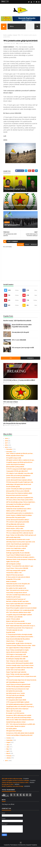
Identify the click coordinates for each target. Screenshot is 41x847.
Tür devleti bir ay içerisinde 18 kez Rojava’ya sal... (19, 628)
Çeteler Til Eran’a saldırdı (13, 619)
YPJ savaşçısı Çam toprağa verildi (23, 347)
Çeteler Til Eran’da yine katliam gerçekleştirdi (18, 488)
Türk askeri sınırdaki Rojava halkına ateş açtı (18, 594)
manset (15, 35)
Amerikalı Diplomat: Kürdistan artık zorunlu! (18, 539)
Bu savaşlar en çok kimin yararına (15, 713)
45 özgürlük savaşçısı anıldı (13, 458)
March (8, 753)
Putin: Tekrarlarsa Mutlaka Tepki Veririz (17, 605)
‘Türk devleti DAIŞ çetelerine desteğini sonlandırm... (20, 557)
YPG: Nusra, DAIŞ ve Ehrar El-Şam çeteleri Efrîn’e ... (20, 499)
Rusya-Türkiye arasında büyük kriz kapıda (17, 650)
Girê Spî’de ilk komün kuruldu (14, 691)
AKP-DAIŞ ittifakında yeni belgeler (15, 682)
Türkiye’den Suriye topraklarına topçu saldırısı (18, 508)
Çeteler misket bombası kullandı (15, 550)
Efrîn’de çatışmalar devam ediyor (15, 455)
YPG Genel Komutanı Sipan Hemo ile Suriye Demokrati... (21, 680)
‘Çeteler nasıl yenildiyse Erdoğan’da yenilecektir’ (19, 735)
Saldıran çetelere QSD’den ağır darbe (16, 511)
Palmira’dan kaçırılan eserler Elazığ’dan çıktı (18, 583)
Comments (30, 358)
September (9, 740)
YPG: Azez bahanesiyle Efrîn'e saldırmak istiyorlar (19, 533)
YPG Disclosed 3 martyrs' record (14, 189)
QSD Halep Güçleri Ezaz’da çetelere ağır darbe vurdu (20, 541)
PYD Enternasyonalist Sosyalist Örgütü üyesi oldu (19, 482)
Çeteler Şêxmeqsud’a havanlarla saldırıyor (17, 519)
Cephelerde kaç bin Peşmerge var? (16, 599)
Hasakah (7, 222)
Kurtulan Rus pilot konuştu (13, 597)
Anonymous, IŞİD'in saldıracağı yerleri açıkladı (18, 715)
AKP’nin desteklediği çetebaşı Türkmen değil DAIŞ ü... (21, 502)
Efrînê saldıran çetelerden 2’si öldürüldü (17, 656)
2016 (6, 445)
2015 (6, 447)
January (8, 758)
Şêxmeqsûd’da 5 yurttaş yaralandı (15, 466)
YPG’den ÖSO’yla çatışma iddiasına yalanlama (18, 686)
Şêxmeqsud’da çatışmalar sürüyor (15, 506)
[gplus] (39, 2)
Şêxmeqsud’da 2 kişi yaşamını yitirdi (15, 517)
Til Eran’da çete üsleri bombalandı (15, 526)
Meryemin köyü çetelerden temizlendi (16, 495)
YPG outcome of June (10, 402)
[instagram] (36, 2)
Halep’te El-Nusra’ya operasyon (14, 575)
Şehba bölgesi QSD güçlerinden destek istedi (18, 484)
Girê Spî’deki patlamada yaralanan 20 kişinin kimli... (19, 704)
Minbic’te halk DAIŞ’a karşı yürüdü (15, 621)
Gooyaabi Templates (31, 845)
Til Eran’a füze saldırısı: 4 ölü (13, 572)
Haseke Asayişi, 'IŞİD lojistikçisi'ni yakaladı (17, 320)
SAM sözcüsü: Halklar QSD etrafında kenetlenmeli (20, 719)
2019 (6, 438)
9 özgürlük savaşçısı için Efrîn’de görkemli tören (19, 462)
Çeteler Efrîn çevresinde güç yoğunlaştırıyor (18, 475)
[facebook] (34, 2)
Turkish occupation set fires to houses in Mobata (15, 780)
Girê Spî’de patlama (11, 728)
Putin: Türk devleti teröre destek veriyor (17, 590)
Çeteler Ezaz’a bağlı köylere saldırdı (16, 548)
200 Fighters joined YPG (12, 225)
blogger (20, 244)
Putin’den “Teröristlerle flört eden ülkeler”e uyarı (19, 566)
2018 (6, 440)
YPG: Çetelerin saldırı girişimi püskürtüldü (17, 522)
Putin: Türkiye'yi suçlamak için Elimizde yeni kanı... (20, 453)
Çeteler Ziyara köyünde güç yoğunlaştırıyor (18, 544)
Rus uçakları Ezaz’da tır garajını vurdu (16, 588)
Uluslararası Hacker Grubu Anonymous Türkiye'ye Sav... (21, 559)
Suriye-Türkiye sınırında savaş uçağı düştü (17, 674)
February (9, 755)
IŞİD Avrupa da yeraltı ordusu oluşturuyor (17, 708)
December (9, 449)
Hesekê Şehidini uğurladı (13, 486)
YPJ (11, 358)
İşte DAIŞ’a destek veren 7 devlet (15, 693)
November (9, 451)
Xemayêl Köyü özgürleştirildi (14, 697)
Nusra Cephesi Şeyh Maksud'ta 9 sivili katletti (18, 603)
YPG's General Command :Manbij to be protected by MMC (20, 206)
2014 (6, 760)
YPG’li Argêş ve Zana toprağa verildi (16, 654)
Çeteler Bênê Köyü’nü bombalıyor (15, 464)
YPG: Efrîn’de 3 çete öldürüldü (14, 617)
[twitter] (29, 2)
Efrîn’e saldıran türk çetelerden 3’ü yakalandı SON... (20, 497)
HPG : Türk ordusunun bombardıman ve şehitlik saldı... (21, 724)
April (7, 751)
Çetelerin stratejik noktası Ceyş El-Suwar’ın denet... (20, 665)
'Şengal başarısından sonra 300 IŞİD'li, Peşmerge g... (20, 706)
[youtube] (31, 2)
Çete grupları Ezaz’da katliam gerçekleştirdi (18, 504)
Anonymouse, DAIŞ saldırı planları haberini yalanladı (20, 733)
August (8, 742)
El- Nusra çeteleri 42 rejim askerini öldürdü (18, 577)
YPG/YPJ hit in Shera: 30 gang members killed (19, 380)
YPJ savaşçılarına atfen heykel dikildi (16, 700)
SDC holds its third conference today (12, 778)
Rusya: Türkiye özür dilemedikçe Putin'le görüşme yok (21, 535)
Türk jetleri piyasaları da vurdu (14, 630)
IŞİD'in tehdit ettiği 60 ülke (13, 537)
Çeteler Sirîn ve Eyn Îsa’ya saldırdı (15, 669)
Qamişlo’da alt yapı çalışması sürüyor (16, 722)
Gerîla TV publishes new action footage (12, 786)
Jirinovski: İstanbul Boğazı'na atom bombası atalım (19, 530)
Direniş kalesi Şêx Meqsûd (20, 332)
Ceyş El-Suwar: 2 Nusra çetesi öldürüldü (17, 568)
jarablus (10, 35)
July (7, 744)
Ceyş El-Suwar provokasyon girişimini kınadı (18, 684)
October (8, 738)
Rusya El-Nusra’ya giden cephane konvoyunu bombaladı (21, 608)
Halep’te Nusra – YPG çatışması (14, 641)
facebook (34, 244)
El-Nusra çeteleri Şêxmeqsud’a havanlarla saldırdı (19, 663)
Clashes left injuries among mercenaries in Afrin (15, 782)
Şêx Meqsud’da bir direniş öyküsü (14, 423)
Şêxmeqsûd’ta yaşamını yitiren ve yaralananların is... (20, 513)
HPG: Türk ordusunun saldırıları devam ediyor (18, 612)
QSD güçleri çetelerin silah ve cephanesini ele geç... (20, 460)
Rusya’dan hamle (10, 632)
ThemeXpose (13, 845)
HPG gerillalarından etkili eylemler (15, 524)
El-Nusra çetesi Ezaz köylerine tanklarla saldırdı (19, 493)
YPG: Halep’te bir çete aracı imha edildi (16, 546)
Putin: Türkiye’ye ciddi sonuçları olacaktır (17, 661)
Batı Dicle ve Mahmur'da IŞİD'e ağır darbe (17, 601)
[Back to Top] (21, 843)
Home (5, 35)
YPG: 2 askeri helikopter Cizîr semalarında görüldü (20, 610)
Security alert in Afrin (7, 784)
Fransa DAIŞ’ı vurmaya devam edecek (16, 592)
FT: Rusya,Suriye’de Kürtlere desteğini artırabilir (19, 634)
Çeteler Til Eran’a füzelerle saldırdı (15, 477)
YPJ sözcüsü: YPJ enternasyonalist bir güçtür (18, 623)
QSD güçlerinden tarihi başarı (14, 730)
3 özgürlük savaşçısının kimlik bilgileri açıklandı (19, 614)
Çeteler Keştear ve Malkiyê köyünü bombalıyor (19, 515)
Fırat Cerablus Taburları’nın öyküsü (15, 726)
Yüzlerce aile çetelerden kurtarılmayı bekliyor (18, 717)
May (7, 749)
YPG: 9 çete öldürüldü (19, 340)
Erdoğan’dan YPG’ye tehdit (13, 579)
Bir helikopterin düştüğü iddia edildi (15, 658)
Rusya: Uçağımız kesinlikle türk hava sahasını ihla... (20, 667)
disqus (27, 244)
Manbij (6, 202)
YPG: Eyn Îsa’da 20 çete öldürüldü (15, 695)
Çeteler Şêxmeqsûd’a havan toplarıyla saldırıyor (19, 480)
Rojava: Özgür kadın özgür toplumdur (16, 672)
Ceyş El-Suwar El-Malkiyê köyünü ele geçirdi (18, 555)
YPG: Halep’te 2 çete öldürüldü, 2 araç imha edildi (19, 473)
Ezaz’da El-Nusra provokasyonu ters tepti (17, 689)
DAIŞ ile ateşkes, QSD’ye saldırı (14, 528)
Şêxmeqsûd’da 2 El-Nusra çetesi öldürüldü (17, 491)
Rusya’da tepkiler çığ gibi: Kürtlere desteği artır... (19, 643)
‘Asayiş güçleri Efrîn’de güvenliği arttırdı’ (17, 471)
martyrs (7, 186)
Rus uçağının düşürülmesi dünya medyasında (18, 647)
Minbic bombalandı (11, 581)
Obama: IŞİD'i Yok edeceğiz (13, 711)
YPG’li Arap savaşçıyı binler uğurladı (15, 570)
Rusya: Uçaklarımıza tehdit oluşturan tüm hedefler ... (20, 636)
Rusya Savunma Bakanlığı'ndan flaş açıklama (18, 639)
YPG (19, 35)
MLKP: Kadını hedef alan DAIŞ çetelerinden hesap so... (21, 625)
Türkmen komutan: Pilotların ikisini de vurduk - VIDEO (20, 645)
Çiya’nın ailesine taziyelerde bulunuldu (16, 652)
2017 (6, 443)
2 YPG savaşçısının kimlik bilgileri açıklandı (17, 702)
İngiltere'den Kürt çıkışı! (12, 561)
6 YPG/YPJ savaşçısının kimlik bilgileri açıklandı (19, 469)
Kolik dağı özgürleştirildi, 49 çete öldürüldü (17, 553)
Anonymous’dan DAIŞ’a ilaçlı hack (15, 586)
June (7, 747)
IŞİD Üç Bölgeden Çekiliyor (13, 564)
